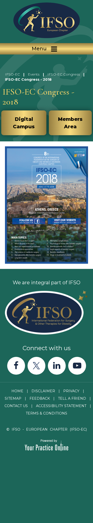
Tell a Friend (72, 398)
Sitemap (13, 398)
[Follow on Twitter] (36, 366)
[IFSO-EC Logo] (46, 20)
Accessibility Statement (61, 406)
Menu (39, 49)
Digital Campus (24, 123)
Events (33, 74)
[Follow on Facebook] (16, 366)
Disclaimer (43, 391)
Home (17, 391)
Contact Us (16, 406)
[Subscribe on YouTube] (77, 366)
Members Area (70, 123)
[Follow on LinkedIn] (57, 366)
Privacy (71, 391)
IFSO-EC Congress (63, 74)
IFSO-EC (12, 74)
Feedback (40, 398)
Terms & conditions (46, 413)
